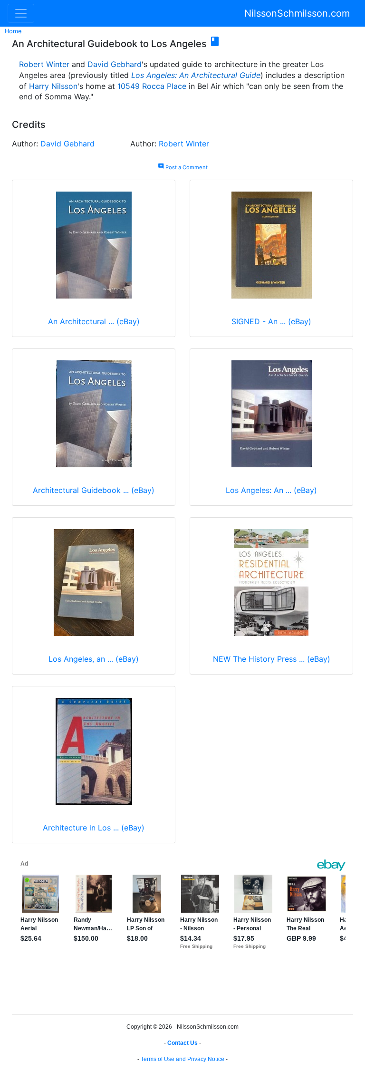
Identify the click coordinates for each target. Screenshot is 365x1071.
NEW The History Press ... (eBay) (271, 659)
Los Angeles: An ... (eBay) (271, 490)
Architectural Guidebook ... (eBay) (93, 490)
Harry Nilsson (53, 86)
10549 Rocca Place (151, 86)
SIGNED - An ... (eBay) (271, 321)
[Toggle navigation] (21, 13)
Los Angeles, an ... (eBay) (93, 659)
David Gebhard (114, 64)
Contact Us (182, 1043)
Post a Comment (183, 167)
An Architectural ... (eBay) (94, 321)
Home (13, 31)
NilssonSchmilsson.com (297, 13)
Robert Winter (44, 64)
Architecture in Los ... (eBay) (93, 827)
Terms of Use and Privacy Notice (182, 1059)
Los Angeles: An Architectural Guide (195, 75)
